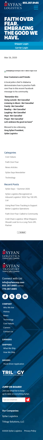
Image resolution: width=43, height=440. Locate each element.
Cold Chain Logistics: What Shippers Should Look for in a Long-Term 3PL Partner (21, 222)
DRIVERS (6, 360)
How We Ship (9, 352)
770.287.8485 (9, 289)
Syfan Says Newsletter (15, 172)
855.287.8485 (31, 2)
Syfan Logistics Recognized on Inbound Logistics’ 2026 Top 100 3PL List (21, 197)
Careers (6, 327)
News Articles (11, 167)
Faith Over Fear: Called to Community (21, 214)
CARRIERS (7, 339)
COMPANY (7, 304)
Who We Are (8, 307)
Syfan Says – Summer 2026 (17, 189)
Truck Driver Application (13, 364)
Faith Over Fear (12, 162)
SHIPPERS (7, 345)
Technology (10, 177)
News (5, 315)
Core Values (10, 157)
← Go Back (21, 232)
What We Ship (9, 348)
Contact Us (8, 331)
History (6, 311)
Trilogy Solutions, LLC (13, 421)
